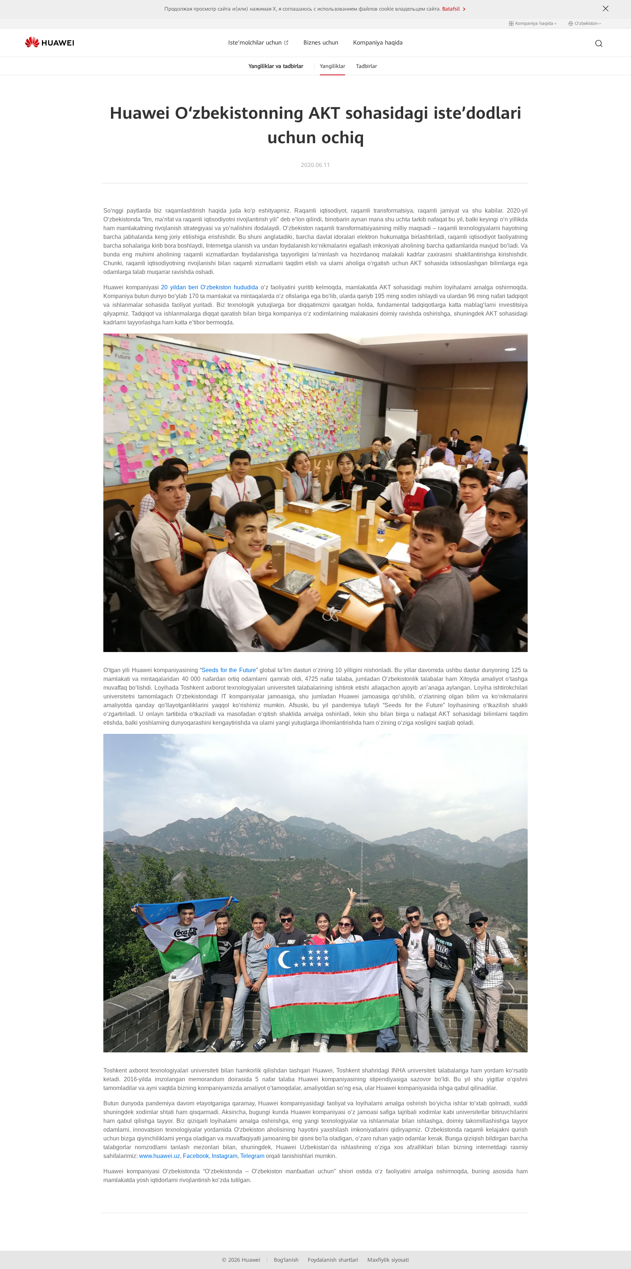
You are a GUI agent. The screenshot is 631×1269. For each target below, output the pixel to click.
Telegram (252, 1156)
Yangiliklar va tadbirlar (276, 66)
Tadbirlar (366, 66)
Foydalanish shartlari (333, 1260)
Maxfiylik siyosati (388, 1260)
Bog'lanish (286, 1260)
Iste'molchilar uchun (255, 42)
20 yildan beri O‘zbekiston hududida (209, 287)
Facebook (196, 1156)
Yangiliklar (332, 66)
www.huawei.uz (159, 1156)
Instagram (224, 1156)
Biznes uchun (320, 42)
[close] (605, 8)
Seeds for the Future (229, 670)
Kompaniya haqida (378, 42)
